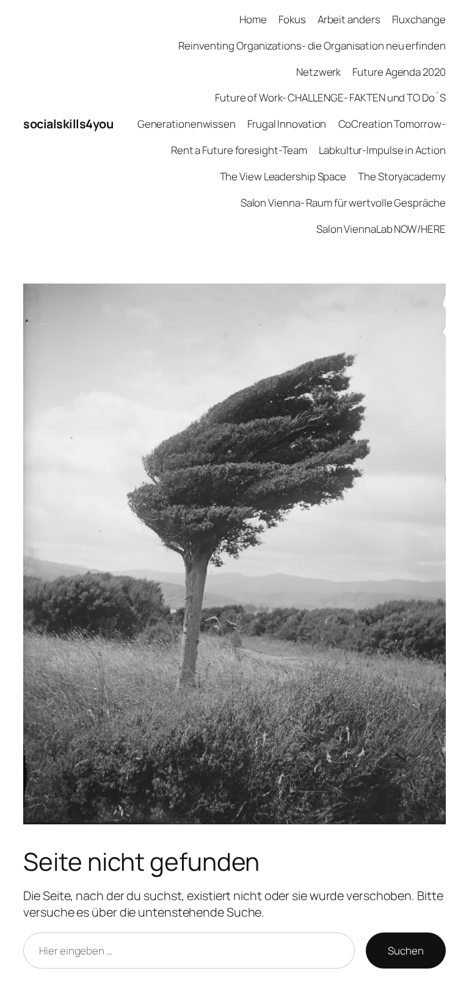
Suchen (405, 951)
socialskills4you (68, 123)
